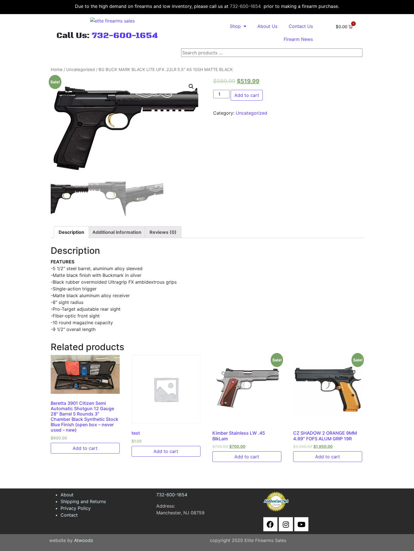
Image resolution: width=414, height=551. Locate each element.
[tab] (71, 232)
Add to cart (246, 95)
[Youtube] (301, 524)
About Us (267, 26)
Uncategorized (80, 69)
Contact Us (301, 26)
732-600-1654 (245, 6)
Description (71, 232)
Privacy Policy (76, 508)
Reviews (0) (163, 232)
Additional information (116, 232)
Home (57, 69)
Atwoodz (83, 540)
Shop (235, 26)
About (67, 494)
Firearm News (298, 39)
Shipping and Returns (83, 501)
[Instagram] (286, 524)
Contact (69, 515)
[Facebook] (270, 524)
